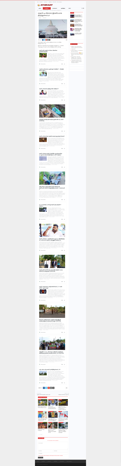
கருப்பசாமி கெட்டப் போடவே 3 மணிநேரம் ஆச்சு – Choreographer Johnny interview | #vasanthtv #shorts (76, 58)
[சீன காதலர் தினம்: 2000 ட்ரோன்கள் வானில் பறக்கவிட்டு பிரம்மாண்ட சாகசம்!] (72, 16)
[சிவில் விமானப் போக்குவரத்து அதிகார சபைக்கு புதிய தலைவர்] (53, 402)
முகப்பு (40, 8)
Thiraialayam (74, 44)
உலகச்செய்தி (39, 399)
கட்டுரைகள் (54, 8)
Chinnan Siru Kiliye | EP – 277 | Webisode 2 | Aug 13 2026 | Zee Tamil (77, 51)
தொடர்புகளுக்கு (69, 461)
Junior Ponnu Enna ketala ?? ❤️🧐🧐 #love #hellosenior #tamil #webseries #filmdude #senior (77, 54)
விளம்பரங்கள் (62, 461)
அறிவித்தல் (63, 8)
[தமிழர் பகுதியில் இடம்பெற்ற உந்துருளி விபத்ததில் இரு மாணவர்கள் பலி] (42, 414)
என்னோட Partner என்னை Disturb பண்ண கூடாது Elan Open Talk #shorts (76, 47)
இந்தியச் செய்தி (50, 422)
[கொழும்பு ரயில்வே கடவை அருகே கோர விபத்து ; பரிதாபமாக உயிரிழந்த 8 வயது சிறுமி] (63, 425)
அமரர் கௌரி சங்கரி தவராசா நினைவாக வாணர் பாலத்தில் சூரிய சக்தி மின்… (78, 21)
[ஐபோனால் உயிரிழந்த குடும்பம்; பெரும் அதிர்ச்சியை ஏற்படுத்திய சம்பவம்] (53, 425)
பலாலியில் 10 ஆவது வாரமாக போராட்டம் (78, 34)
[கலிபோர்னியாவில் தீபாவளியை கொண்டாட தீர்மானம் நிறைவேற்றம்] (72, 25)
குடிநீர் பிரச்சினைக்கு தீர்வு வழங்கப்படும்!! (43, 394)
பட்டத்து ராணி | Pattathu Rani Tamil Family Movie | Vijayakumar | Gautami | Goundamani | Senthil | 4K (76, 61)
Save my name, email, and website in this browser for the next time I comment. (51, 455)
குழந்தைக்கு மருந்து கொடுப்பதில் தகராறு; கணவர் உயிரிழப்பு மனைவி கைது (78, 29)
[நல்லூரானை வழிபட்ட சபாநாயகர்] (42, 425)
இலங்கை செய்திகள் (51, 399)
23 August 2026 (73, 49)
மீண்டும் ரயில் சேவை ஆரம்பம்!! (63, 394)
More (70, 8)
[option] (76, 25)
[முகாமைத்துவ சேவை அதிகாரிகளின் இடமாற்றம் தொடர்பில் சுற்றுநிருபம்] (53, 414)
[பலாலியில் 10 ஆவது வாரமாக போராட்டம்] (72, 34)
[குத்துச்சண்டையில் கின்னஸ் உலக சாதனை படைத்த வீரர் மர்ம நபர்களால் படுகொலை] (63, 402)
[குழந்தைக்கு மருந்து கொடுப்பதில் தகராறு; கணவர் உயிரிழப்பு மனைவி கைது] (72, 29)
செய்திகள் (46, 8)
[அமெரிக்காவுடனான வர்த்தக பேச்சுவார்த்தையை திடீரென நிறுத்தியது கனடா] (63, 414)
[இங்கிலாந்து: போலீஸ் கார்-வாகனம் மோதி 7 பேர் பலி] (42, 402)
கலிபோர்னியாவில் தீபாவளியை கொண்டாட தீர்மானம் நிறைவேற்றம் (79, 25)
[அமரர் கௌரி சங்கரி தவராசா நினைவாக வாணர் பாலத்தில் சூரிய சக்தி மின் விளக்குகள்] (72, 20)
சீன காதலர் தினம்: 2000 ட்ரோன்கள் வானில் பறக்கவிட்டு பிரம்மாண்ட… (79, 16)
